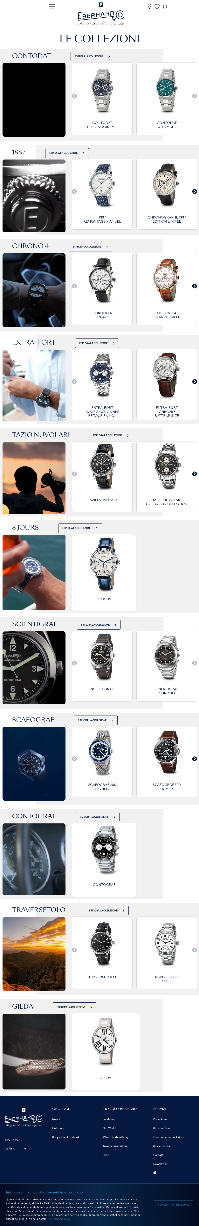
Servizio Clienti (162, 1128)
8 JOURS (104, 599)
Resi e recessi (161, 1146)
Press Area (160, 1119)
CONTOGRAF (104, 885)
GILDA (106, 1078)
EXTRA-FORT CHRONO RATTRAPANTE (167, 412)
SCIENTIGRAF (102, 689)
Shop (106, 1155)
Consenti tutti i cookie (173, 1204)
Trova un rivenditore (115, 1146)
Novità (56, 1119)
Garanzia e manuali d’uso (169, 1137)
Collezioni (58, 1128)
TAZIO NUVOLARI (102, 500)
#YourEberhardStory (116, 1137)
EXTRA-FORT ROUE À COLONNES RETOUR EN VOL (102, 412)
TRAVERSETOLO (102, 977)
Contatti (158, 1155)
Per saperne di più (59, 1219)
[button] (74, 95)
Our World (109, 1128)
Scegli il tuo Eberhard (65, 1137)
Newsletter (160, 1164)
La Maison (109, 1119)
